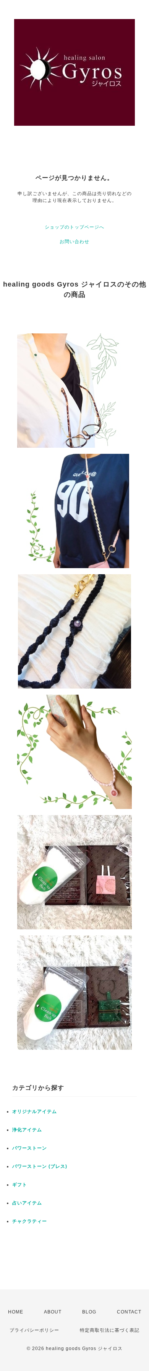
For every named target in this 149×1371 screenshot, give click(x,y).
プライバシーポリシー (34, 1330)
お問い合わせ (74, 241)
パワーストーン (29, 1148)
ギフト (19, 1184)
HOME (15, 1312)
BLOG (89, 1312)
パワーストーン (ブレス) (39, 1166)
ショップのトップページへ (74, 227)
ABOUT (53, 1312)
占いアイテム (27, 1203)
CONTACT (129, 1312)
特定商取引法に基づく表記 (109, 1330)
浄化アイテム (27, 1129)
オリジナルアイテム (34, 1111)
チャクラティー (29, 1221)
